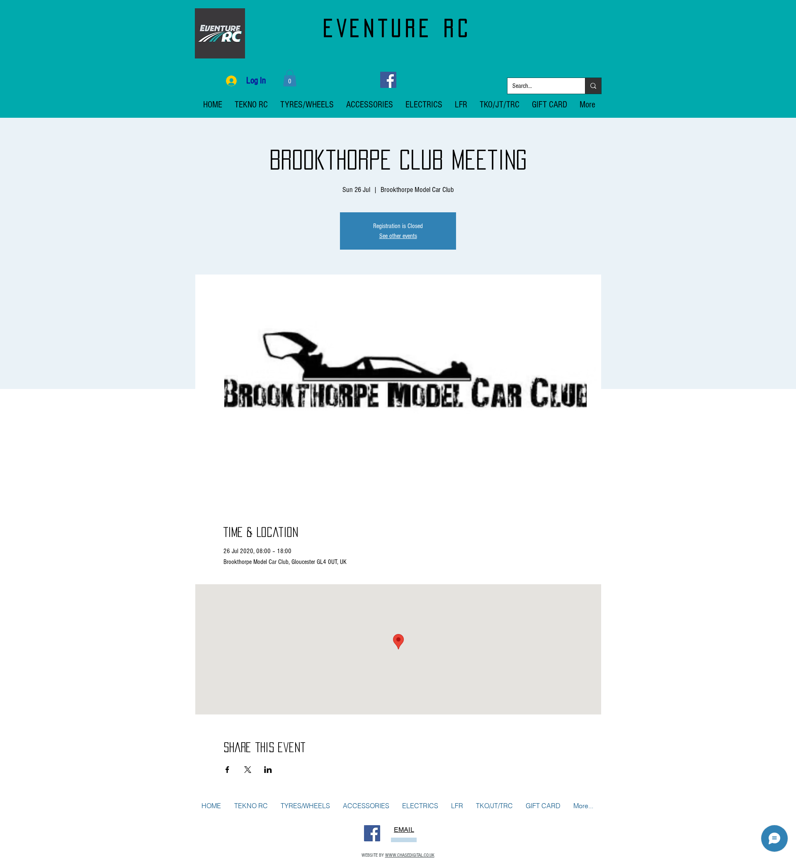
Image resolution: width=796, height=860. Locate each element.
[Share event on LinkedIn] (268, 769)
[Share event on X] (248, 769)
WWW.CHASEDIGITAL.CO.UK (409, 855)
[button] (290, 78)
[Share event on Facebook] (227, 769)
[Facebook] (388, 80)
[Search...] (593, 86)
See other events (398, 236)
